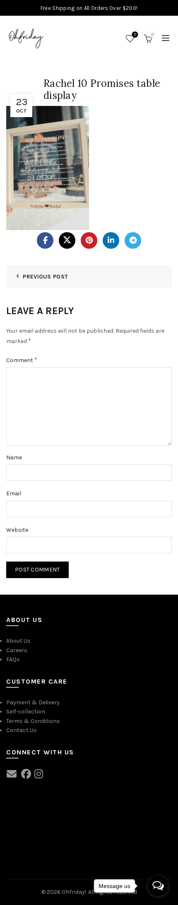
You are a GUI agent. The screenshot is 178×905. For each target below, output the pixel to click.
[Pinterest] (89, 240)
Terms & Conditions (33, 721)
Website (17, 529)
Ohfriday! (74, 891)
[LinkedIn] (111, 240)
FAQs (13, 659)
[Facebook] (45, 240)
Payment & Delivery (33, 702)
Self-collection (25, 711)
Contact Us (21, 730)
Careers (16, 650)
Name (14, 457)
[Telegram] (133, 240)
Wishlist (135, 34)
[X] (67, 240)
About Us (18, 640)
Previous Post (45, 276)
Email (13, 493)
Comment (21, 360)
